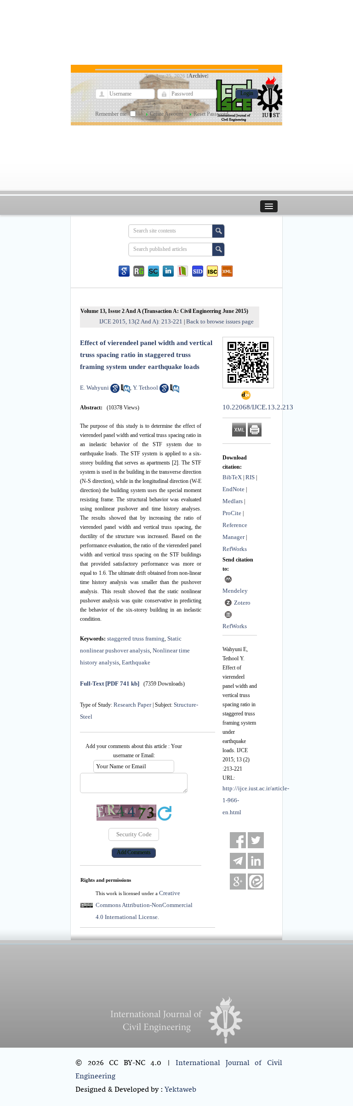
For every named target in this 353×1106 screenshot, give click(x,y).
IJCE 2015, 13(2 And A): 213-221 (140, 321)
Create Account (166, 114)
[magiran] (182, 271)
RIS (250, 477)
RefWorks (234, 548)
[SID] (197, 271)
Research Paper (132, 704)
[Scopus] (153, 271)
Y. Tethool (145, 387)
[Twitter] (256, 840)
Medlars (232, 501)
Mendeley (235, 590)
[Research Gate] (138, 271)
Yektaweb (180, 1089)
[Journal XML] (227, 271)
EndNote (233, 489)
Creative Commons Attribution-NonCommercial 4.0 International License (144, 905)
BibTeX (232, 477)
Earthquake (136, 662)
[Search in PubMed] (125, 390)
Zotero (242, 602)
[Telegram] (238, 861)
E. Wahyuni (94, 387)
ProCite (231, 513)
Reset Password (211, 114)
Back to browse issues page (220, 321)
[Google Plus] (238, 881)
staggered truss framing (136, 638)
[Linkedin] (168, 271)
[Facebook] (238, 840)
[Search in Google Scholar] (115, 390)
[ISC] (212, 271)
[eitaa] (256, 881)
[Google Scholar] (124, 271)
